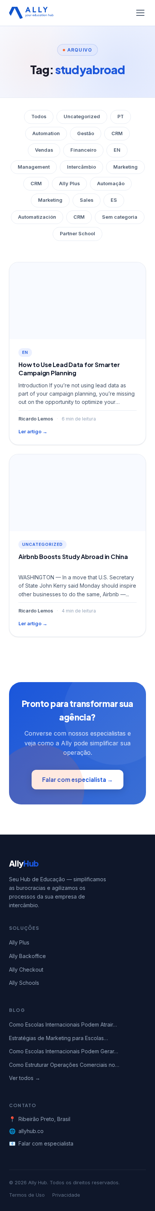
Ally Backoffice (27, 956)
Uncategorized (82, 116)
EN (117, 150)
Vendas (44, 150)
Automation (46, 133)
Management (34, 167)
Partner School (77, 233)
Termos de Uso (27, 1195)
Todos (38, 116)
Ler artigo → (32, 431)
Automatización (37, 217)
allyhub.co (31, 1131)
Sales (86, 200)
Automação (111, 183)
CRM (117, 133)
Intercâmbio (81, 167)
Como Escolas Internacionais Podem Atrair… (63, 1024)
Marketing (125, 167)
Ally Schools (24, 982)
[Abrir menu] (140, 12)
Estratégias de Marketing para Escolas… (58, 1038)
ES (114, 200)
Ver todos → (24, 1078)
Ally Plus (69, 183)
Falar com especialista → (77, 779)
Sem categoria (119, 217)
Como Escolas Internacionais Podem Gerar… (63, 1051)
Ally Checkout (26, 969)
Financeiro (83, 150)
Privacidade (66, 1195)
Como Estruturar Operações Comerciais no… (64, 1065)
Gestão (85, 133)
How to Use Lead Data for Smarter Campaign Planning (69, 369)
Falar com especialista (45, 1143)
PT (120, 116)
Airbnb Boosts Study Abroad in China (73, 557)
